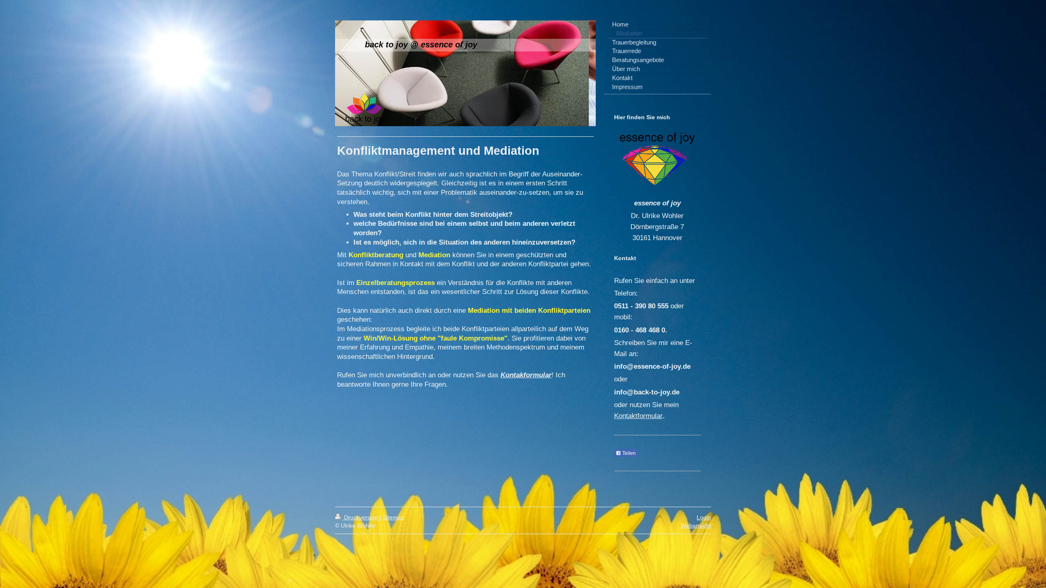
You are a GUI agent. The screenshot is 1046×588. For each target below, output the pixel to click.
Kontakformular (526, 375)
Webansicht (696, 525)
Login (704, 517)
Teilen (628, 453)
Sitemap (393, 517)
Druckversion (361, 517)
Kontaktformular (638, 416)
